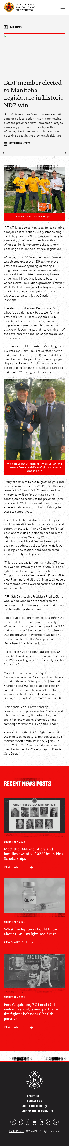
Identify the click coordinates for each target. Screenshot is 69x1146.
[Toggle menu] (62, 7)
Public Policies (16, 1131)
